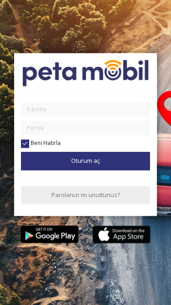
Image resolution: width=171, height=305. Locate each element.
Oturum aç (85, 161)
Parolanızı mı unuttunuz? (86, 195)
